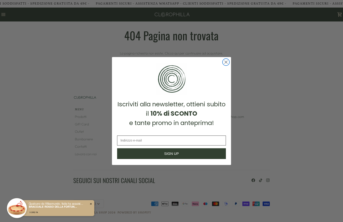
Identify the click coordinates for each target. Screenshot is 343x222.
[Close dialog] (226, 62)
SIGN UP (171, 154)
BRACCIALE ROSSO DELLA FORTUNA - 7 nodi (53, 206)
